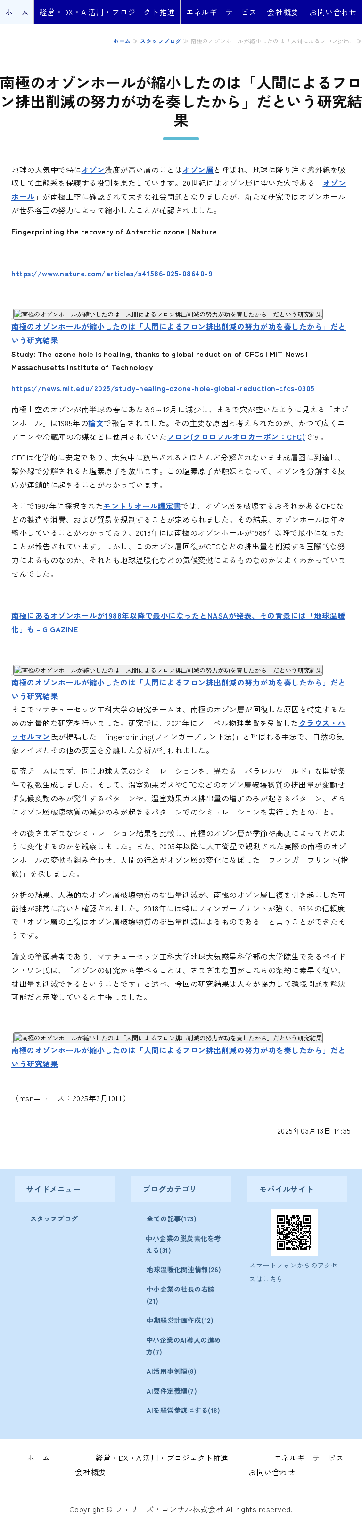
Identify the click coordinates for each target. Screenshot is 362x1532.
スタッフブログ (160, 41)
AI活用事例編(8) (172, 1371)
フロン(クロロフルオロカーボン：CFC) (236, 436)
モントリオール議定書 (142, 505)
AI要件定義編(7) (172, 1390)
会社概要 (283, 11)
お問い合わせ (333, 11)
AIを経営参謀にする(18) (183, 1410)
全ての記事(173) (172, 1218)
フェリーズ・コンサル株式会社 (169, 1509)
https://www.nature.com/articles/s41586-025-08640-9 (112, 273)
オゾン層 (198, 169)
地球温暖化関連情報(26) (184, 1269)
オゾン (93, 169)
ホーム (17, 11)
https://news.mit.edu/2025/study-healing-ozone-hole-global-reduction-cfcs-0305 (163, 388)
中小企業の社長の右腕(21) (181, 1295)
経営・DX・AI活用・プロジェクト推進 (107, 11)
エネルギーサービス (221, 11)
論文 (96, 422)
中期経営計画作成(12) (180, 1320)
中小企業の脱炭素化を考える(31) (183, 1244)
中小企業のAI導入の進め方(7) (183, 1345)
